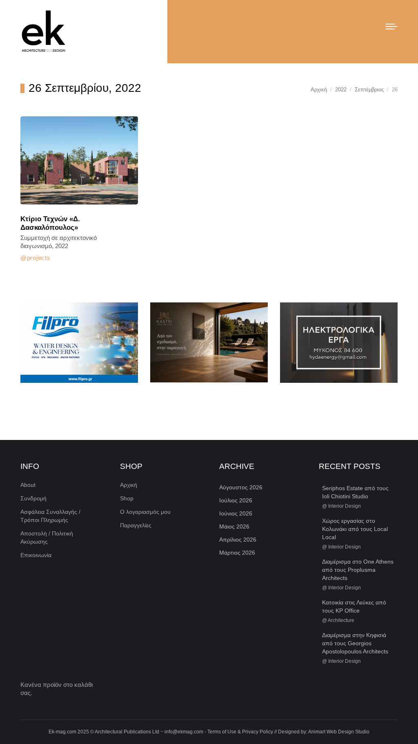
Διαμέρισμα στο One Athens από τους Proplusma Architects (358, 569)
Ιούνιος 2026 (235, 513)
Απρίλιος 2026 (237, 539)
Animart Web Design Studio (338, 732)
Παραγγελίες (135, 525)
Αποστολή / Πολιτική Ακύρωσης (46, 537)
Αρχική (128, 485)
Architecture (341, 620)
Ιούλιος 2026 (235, 500)
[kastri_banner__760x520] (209, 342)
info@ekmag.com (184, 732)
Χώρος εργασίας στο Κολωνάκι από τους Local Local (355, 528)
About (28, 485)
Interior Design (344, 506)
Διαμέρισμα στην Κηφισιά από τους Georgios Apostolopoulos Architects (355, 643)
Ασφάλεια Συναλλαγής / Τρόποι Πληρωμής (50, 516)
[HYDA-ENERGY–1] (339, 342)
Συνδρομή (33, 498)
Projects (38, 257)
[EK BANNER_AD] (79, 342)
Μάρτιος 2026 (237, 552)
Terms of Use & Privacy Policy (240, 732)
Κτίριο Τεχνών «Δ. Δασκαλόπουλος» (50, 223)
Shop (126, 498)
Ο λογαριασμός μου (145, 512)
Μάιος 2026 (234, 526)
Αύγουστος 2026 (240, 487)
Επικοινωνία (35, 555)
